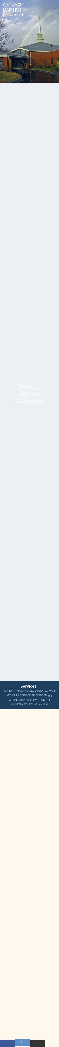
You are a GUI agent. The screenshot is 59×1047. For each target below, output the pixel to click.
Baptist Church (13, 9)
